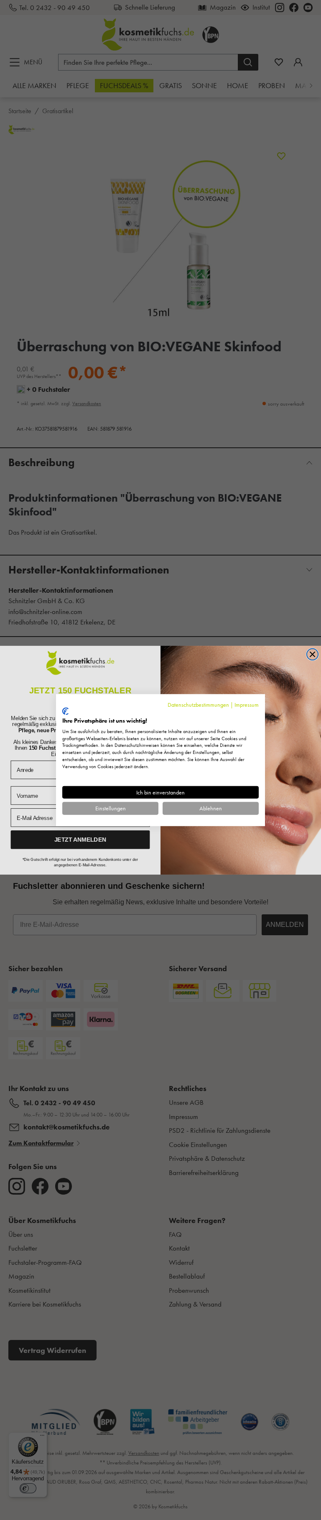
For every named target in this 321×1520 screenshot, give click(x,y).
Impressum (246, 704)
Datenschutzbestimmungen (198, 704)
